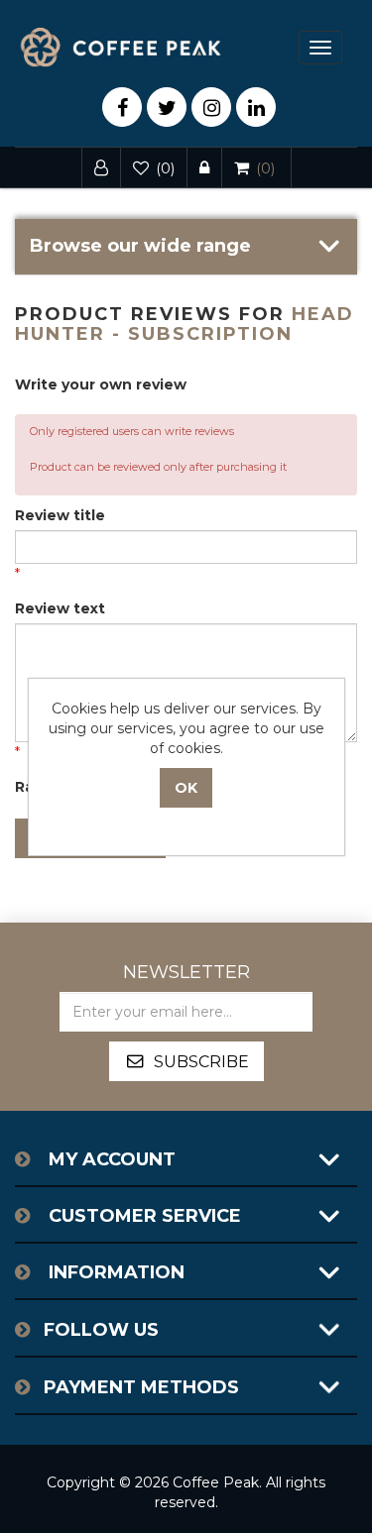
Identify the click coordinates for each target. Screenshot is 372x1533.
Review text (60, 608)
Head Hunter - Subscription (184, 324)
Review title (60, 515)
